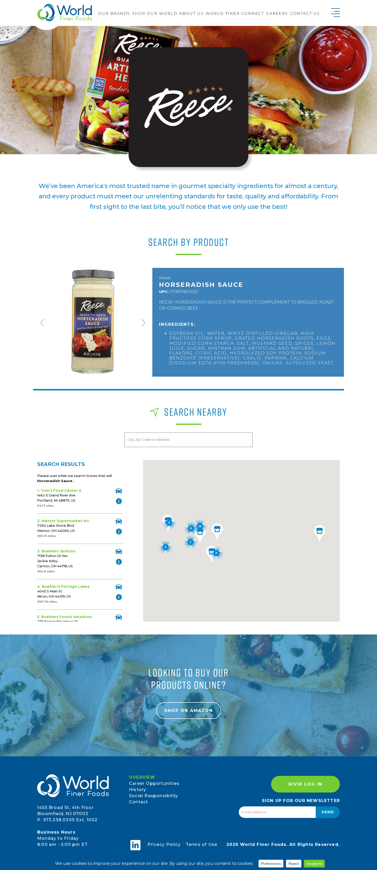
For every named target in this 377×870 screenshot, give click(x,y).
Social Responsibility (153, 795)
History (137, 789)
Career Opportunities (154, 783)
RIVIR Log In (305, 784)
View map (118, 490)
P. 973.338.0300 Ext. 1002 (67, 819)
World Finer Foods (64, 12)
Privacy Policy (164, 844)
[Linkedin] (135, 845)
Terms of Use (201, 844)
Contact (138, 801)
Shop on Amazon (188, 710)
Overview (142, 777)
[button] (319, 533)
